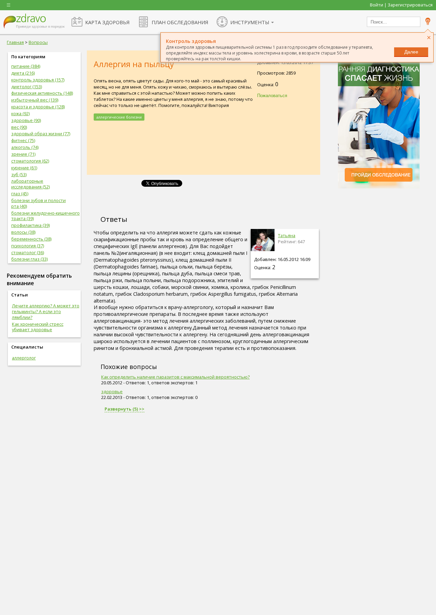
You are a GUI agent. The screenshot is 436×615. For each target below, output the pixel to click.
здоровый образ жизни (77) (40, 133)
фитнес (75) (23, 140)
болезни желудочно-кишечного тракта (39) (45, 216)
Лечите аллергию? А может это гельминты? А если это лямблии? (45, 311)
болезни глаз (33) (29, 259)
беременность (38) (31, 239)
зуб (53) (19, 174)
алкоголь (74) (24, 147)
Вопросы (38, 42)
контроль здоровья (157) (37, 80)
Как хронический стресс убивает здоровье (37, 327)
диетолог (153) (26, 86)
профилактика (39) (30, 225)
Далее (411, 52)
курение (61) (24, 168)
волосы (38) (23, 232)
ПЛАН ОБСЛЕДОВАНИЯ (180, 22)
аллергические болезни (119, 117)
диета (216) (23, 73)
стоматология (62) (30, 161)
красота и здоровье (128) (38, 107)
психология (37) (27, 246)
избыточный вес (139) (34, 100)
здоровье (112, 391)
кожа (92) (20, 113)
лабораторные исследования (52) (30, 184)
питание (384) (25, 66)
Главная (15, 42)
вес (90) (19, 127)
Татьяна (286, 235)
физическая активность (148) (42, 93)
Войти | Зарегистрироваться (401, 5)
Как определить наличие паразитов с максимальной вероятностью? (175, 377)
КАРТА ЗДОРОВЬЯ (107, 22)
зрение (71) (23, 154)
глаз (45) (19, 193)
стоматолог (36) (27, 252)
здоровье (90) (26, 120)
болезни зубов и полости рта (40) (38, 203)
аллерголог (24, 358)
